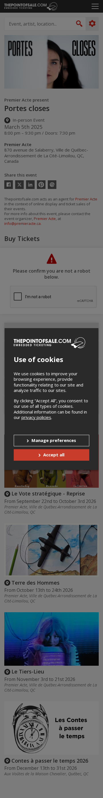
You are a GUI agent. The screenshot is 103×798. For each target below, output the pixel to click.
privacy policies (36, 417)
